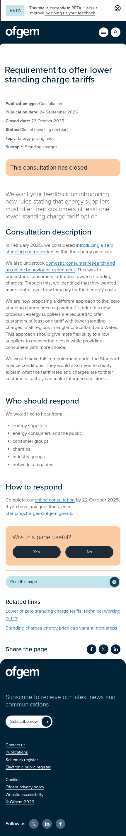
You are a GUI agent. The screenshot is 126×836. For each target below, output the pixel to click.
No (89, 551)
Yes (36, 551)
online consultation (55, 500)
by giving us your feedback (70, 13)
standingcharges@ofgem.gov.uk (39, 513)
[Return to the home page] (22, 32)
